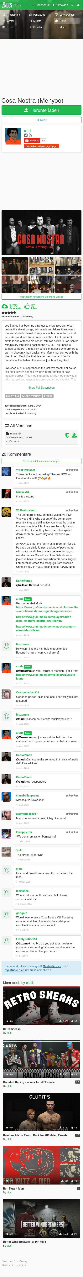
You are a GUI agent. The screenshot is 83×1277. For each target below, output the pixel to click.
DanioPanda (24, 580)
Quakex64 (22, 492)
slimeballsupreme (27, 795)
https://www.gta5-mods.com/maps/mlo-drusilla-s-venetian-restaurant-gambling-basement (47, 609)
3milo (19, 850)
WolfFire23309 (25, 470)
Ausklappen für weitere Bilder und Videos (41, 296)
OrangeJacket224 (27, 692)
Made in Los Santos (14, 1265)
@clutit (21, 719)
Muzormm (22, 644)
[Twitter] (26, 135)
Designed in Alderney (15, 1261)
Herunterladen (44, 110)
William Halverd (26, 510)
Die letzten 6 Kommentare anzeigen (41, 461)
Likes (34, 308)
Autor (27, 599)
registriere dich (14, 970)
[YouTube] (30, 135)
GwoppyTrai (24, 832)
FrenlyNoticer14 (26, 939)
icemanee (22, 891)
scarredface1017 (27, 814)
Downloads (15, 308)
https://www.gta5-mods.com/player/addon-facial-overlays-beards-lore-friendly (44, 619)
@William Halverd (27, 585)
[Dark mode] (72, 5)
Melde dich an (52, 966)
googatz (21, 913)
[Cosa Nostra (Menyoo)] (41, 232)
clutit (27, 130)
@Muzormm (24, 671)
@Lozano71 (24, 943)
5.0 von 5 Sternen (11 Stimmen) (17, 316)
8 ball (19, 868)
